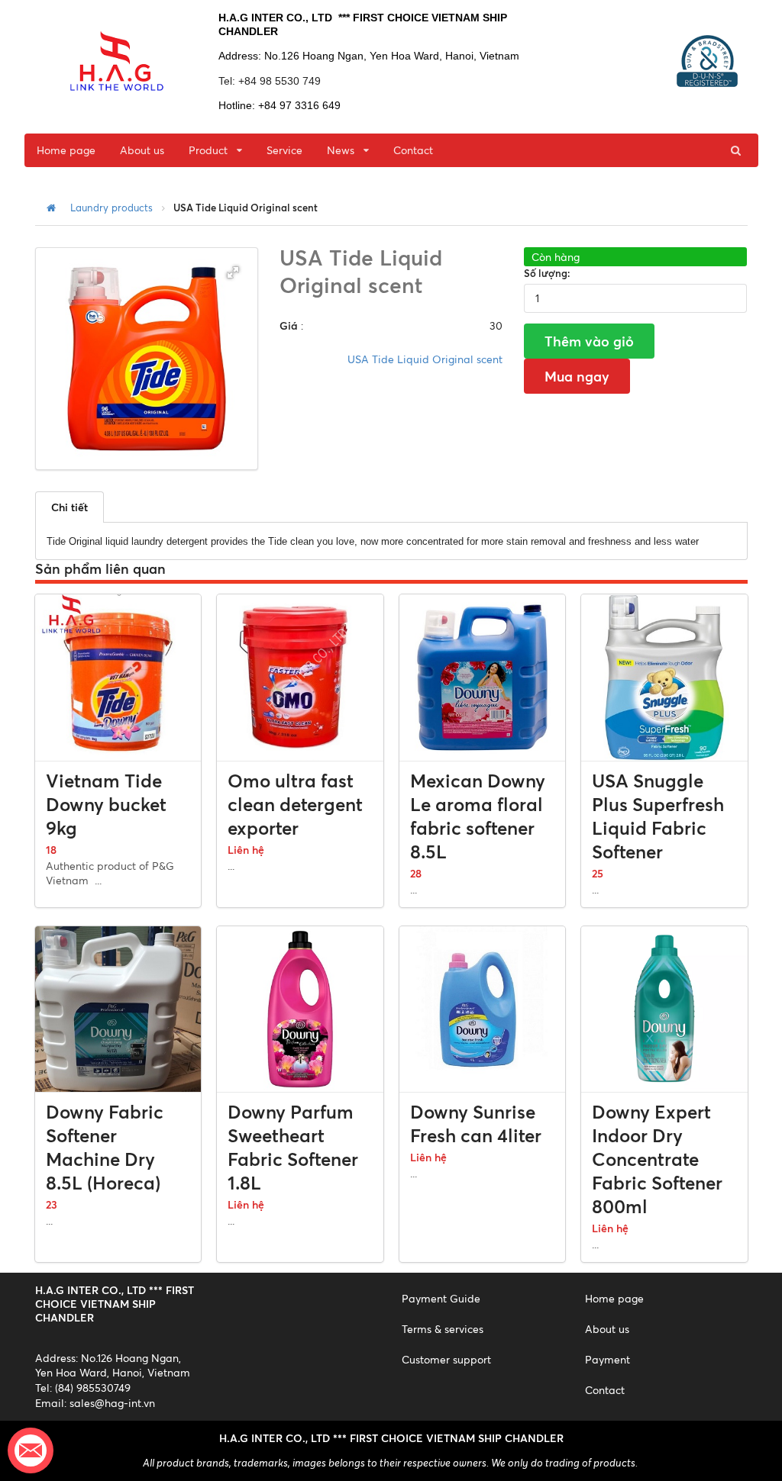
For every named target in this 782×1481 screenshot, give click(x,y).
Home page (66, 149)
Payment (607, 1359)
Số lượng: (547, 273)
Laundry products (111, 208)
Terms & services (442, 1328)
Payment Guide (441, 1298)
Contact (413, 149)
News (340, 149)
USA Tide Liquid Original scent (424, 359)
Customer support (446, 1359)
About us (142, 149)
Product (208, 149)
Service (284, 149)
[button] (233, 272)
